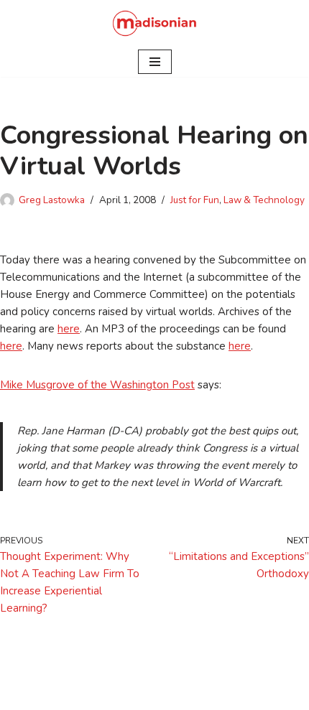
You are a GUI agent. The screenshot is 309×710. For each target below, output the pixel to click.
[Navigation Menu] (155, 62)
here (68, 329)
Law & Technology (264, 200)
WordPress (204, 695)
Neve (91, 695)
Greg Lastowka (52, 200)
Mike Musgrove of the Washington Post (97, 385)
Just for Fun (194, 200)
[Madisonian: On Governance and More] (154, 23)
